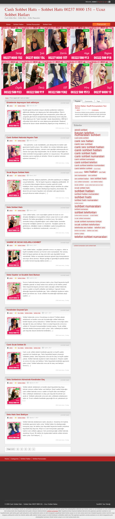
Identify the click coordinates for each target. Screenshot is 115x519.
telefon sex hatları (80, 230)
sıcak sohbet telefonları (87, 224)
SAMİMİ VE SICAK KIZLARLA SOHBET (24, 242)
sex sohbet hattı (98, 178)
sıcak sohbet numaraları (82, 218)
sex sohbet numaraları (82, 182)
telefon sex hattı (92, 230)
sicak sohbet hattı (82, 188)
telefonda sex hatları (84, 227)
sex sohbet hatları (82, 179)
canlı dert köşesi (16, 483)
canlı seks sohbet (81, 138)
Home (8, 24)
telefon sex (100, 227)
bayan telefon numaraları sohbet (87, 134)
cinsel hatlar (97, 168)
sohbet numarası (81, 209)
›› (33, 449)
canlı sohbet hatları (88, 150)
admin (11, 105)
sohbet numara (79, 203)
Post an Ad (101, 24)
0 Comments (95, 110)
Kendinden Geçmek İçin (17, 310)
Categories (15, 459)
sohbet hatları (84, 191)
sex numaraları (80, 175)
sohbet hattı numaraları (86, 200)
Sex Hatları (21, 313)
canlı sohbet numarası (85, 159)
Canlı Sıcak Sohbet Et (16, 345)
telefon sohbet (79, 234)
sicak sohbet (79, 185)
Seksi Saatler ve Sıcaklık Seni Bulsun (23, 275)
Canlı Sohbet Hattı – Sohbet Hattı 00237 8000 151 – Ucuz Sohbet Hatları (55, 11)
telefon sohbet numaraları (91, 237)
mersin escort (16, 491)
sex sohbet (92, 175)
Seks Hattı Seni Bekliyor (17, 414)
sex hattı (102, 172)
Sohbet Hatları (18, 24)
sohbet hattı (83, 197)
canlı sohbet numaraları (89, 156)
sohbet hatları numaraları (87, 194)
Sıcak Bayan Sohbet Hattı (18, 172)
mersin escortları (16, 488)
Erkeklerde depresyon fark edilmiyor (23, 102)
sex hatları (90, 172)
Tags (98, 101)
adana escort (11, 466)
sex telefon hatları (97, 182)
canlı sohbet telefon (86, 162)
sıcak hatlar (94, 215)
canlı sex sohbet (83, 144)
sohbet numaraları (88, 206)
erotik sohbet (79, 172)
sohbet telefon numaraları (81, 215)
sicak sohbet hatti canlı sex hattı (94, 185)
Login (105, 2)
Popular (77, 101)
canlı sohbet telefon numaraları (89, 165)
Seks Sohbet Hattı (15, 207)
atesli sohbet (81, 130)
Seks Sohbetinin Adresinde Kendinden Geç (26, 380)
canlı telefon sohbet (83, 168)
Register (100, 2)
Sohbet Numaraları (33, 24)
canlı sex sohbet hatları (89, 147)
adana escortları (22, 466)
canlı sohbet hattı (85, 153)
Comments (88, 101)
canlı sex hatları (84, 141)
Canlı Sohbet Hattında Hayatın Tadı (22, 137)
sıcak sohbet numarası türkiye (88, 221)
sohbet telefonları (86, 212)
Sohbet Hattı (47, 24)
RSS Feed (109, 2)
